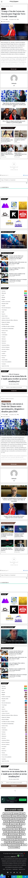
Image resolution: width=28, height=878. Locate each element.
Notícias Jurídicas (5, 349)
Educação (4, 332)
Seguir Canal (23, 799)
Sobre (4, 869)
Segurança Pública (5, 345)
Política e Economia (6, 301)
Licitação (4, 363)
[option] (14, 241)
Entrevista (4, 355)
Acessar (26, 175)
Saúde (3, 311)
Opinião (3, 305)
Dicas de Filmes (5, 324)
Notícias (7, 6)
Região (3, 299)
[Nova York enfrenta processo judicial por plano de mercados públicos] (7, 133)
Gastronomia (4, 359)
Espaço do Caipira (6, 322)
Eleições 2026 (5, 303)
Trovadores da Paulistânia (7, 328)
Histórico (4, 343)
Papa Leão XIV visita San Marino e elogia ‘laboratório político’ (7, 154)
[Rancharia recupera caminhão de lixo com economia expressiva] (4, 275)
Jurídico (3, 353)
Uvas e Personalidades (6, 361)
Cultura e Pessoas (5, 318)
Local (3, 295)
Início (3, 6)
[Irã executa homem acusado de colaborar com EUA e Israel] (21, 133)
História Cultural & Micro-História (10, 320)
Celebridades (4, 334)
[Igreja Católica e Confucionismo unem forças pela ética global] (21, 148)
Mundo (11, 6)
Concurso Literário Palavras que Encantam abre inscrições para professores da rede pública (16, 257)
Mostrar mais (14, 69)
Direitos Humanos (6, 347)
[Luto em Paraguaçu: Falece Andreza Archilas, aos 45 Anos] (4, 269)
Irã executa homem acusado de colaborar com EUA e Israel (21, 140)
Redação (4, 19)
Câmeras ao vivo (22, 869)
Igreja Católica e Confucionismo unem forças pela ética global (21, 154)
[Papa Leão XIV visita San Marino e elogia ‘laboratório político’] (7, 148)
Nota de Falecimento (6, 307)
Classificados (15, 869)
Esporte (3, 313)
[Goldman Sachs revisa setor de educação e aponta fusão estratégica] (4, 281)
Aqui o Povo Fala (5, 365)
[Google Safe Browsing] (20, 856)
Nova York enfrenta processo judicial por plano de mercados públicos (7, 140)
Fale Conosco (9, 869)
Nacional (4, 293)
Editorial (3, 338)
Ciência (3, 357)
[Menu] (1, 2)
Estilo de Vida (5, 330)
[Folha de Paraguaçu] (14, 1)
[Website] (14, 85)
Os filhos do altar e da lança (8, 326)
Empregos (4, 341)
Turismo (3, 336)
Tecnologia (4, 309)
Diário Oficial (4, 316)
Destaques (4, 351)
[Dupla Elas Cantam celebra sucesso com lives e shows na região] (4, 263)
